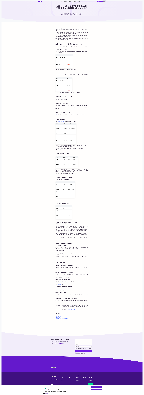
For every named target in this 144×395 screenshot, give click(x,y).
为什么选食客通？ (59, 316)
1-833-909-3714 (100, 1)
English (104, 1)
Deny (96, 390)
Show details (46, 393)
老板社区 (75, 1)
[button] (62, 1)
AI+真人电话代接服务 (61, 121)
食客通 (71, 305)
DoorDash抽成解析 (59, 321)
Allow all (97, 386)
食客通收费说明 (60, 284)
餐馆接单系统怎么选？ (59, 317)
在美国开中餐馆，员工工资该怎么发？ (62, 318)
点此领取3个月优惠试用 (71, 309)
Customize (96, 388)
